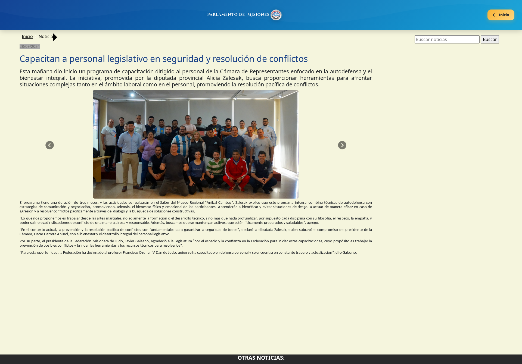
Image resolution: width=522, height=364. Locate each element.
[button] (49, 145)
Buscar (490, 39)
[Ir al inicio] (245, 15)
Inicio (27, 36)
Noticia (46, 36)
